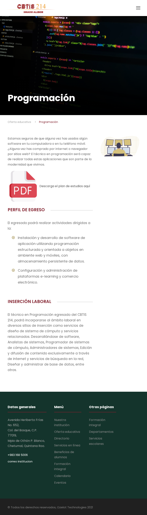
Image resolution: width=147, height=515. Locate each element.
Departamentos (101, 432)
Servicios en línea (67, 445)
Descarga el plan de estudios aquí (64, 186)
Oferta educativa (67, 432)
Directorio (61, 438)
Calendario (62, 476)
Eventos (60, 482)
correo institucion (20, 461)
